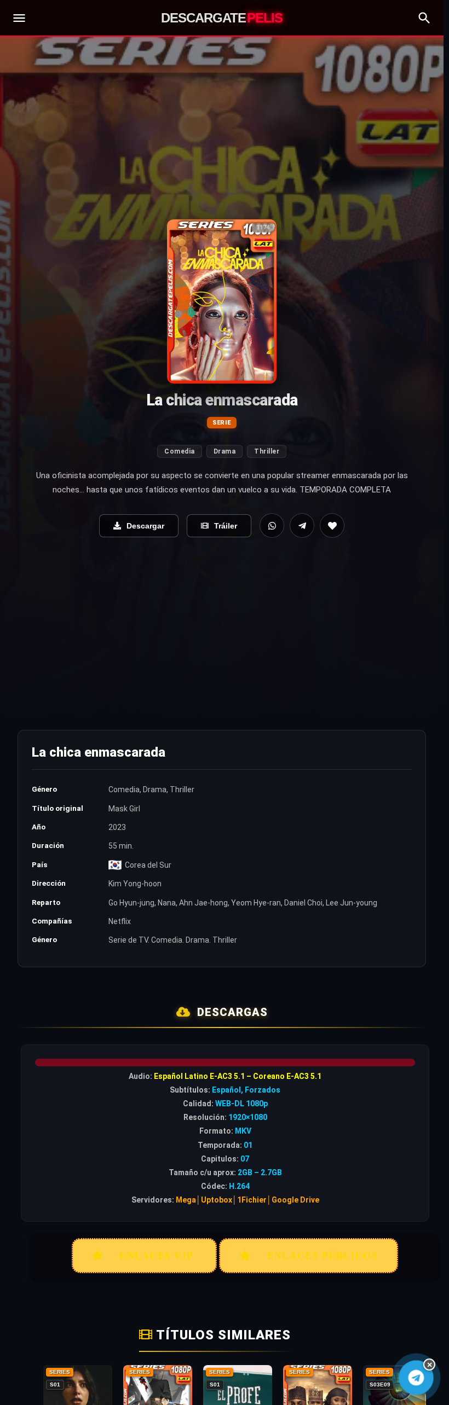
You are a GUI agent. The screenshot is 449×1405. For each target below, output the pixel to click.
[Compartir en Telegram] (302, 525)
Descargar (145, 525)
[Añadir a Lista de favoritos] (332, 525)
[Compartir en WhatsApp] (272, 525)
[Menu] (19, 18)
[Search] (424, 18)
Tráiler (225, 525)
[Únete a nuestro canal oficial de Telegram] (416, 1377)
